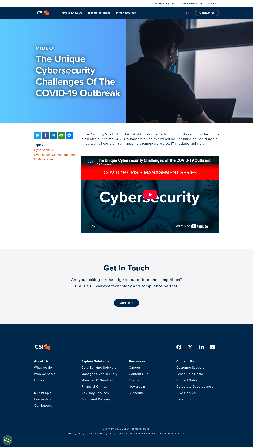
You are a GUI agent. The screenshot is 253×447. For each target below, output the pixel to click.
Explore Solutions (99, 13)
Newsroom (137, 386)
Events (134, 380)
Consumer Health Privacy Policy (136, 433)
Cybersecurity (43, 150)
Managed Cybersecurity (99, 374)
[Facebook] (45, 135)
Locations (183, 399)
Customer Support (190, 367)
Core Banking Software (99, 367)
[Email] (61, 135)
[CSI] (43, 13)
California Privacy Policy (101, 433)
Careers (135, 367)
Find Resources (126, 13)
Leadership (42, 399)
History (39, 380)
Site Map (180, 433)
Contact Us (207, 13)
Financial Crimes (94, 386)
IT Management (45, 159)
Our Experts (43, 405)
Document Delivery (96, 399)
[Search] (187, 13)
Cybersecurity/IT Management (55, 154)
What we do (43, 367)
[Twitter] (37, 135)
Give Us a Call (187, 393)
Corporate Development (194, 386)
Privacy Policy (76, 433)
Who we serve (45, 374)
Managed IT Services (97, 380)
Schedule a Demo (189, 374)
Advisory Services (95, 393)
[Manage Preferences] (7, 440)
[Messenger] (69, 135)
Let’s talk (126, 302)
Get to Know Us (72, 13)
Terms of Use (165, 433)
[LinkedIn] (53, 135)
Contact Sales (186, 380)
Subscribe (136, 393)
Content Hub (138, 374)
